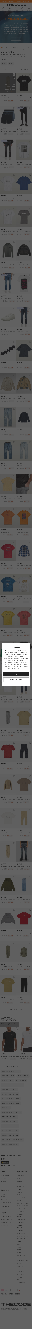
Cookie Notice (17, 668)
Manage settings (16, 679)
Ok (16, 674)
